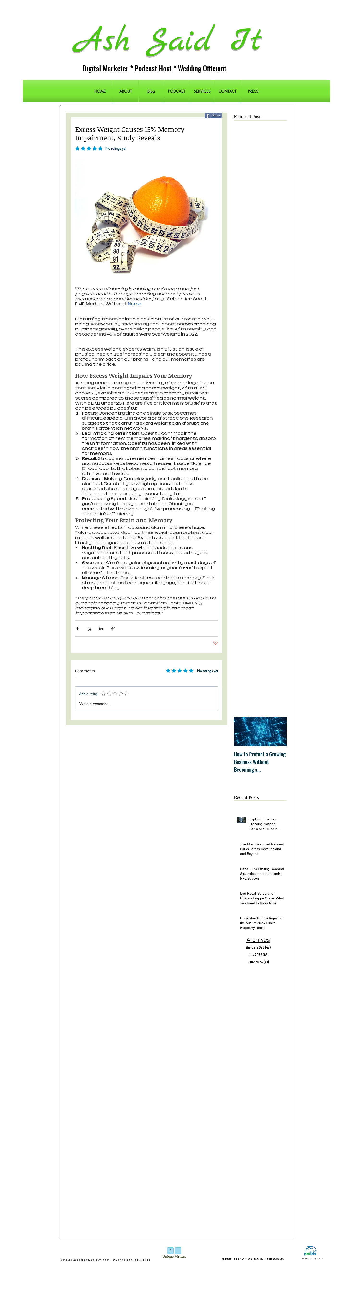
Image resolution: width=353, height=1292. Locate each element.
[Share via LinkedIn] (101, 628)
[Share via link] (112, 628)
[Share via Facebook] (77, 628)
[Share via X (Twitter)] (89, 628)
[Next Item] (279, 731)
